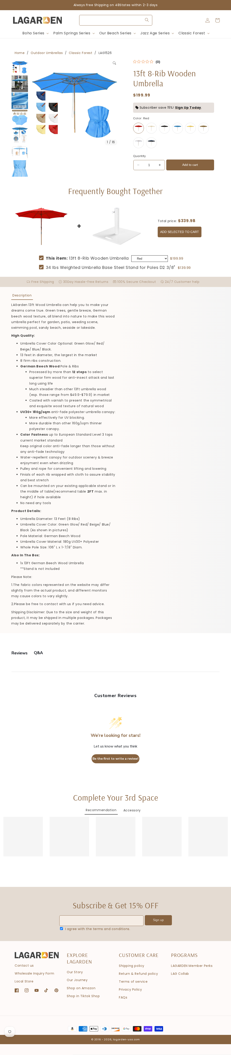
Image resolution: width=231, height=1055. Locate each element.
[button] (35, 33)
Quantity (139, 156)
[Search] (147, 20)
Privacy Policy (130, 989)
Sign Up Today (188, 107)
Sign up (158, 920)
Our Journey (77, 980)
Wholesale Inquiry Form (34, 973)
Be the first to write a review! (115, 759)
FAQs (123, 997)
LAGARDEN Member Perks (192, 965)
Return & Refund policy (138, 973)
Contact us (24, 965)
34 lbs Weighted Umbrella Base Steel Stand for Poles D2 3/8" (110, 267)
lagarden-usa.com (126, 1039)
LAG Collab (180, 973)
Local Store (24, 981)
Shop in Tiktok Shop (83, 996)
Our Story (75, 972)
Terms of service (133, 981)
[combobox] (115, 20)
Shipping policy (131, 965)
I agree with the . (97, 929)
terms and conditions (111, 929)
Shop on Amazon (81, 988)
